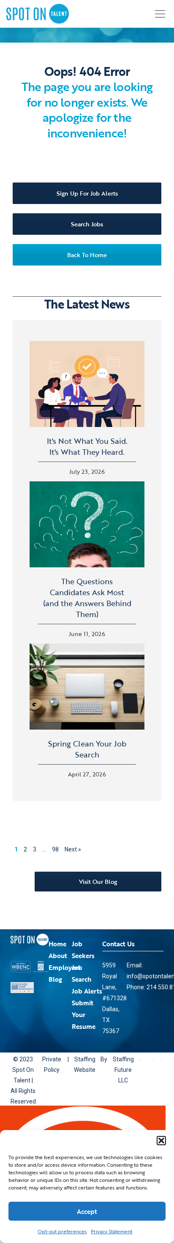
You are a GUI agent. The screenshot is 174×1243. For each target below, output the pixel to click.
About (58, 955)
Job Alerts (87, 991)
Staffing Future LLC (128, 1064)
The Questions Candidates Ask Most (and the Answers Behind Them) (87, 598)
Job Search (81, 973)
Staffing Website (88, 1064)
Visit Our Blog (98, 881)
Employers (65, 967)
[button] (161, 1140)
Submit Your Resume (83, 1014)
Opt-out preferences (62, 1231)
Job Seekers (83, 949)
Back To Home (87, 254)
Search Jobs (87, 224)
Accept (87, 1211)
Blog (55, 979)
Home (57, 943)
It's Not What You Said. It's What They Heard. (87, 446)
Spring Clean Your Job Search (87, 749)
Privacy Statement (111, 1231)
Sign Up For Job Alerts (87, 193)
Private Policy (53, 1064)
